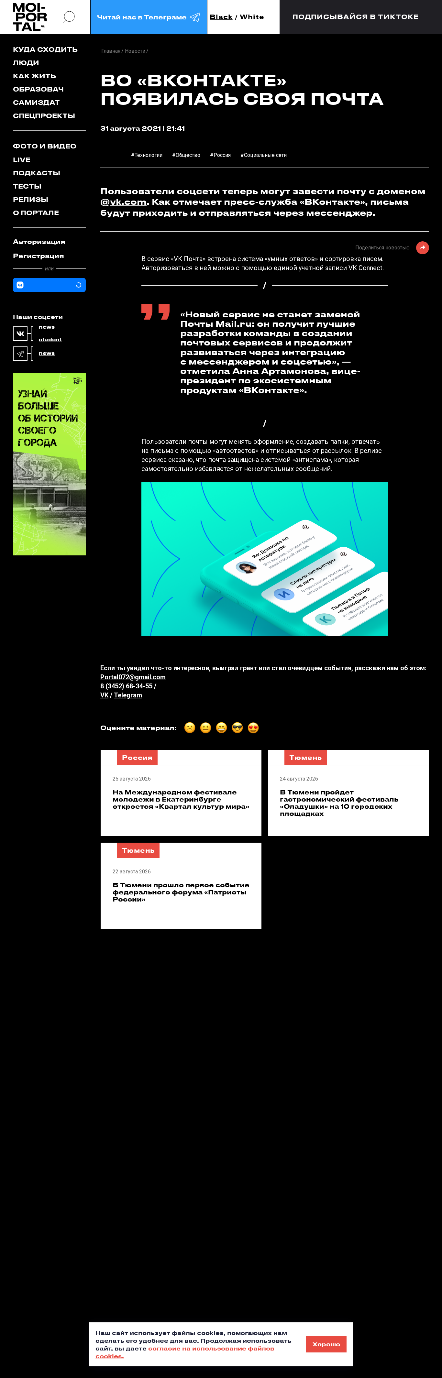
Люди (26, 62)
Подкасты (36, 173)
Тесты (27, 186)
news (47, 327)
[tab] (49, 242)
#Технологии (146, 155)
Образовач (38, 89)
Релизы (30, 199)
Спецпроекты (44, 115)
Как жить (34, 76)
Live (21, 159)
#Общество (186, 155)
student (50, 339)
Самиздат (36, 102)
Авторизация (39, 241)
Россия (137, 757)
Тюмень (305, 757)
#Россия (220, 155)
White (252, 17)
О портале (36, 212)
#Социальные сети (263, 155)
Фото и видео (44, 146)
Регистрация (38, 255)
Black (221, 17)
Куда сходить (45, 49)
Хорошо (326, 1344)
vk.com (128, 201)
